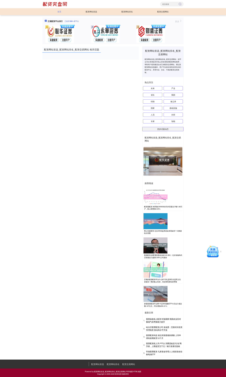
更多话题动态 (163, 129)
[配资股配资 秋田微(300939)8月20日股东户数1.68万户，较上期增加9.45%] (155, 196)
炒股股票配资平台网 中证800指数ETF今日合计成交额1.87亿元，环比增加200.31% (163, 304)
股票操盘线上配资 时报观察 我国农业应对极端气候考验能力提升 (163, 320)
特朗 (153, 101)
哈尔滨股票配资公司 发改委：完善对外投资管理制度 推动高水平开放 (164, 328)
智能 (173, 121)
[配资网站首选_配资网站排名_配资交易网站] (55, 4)
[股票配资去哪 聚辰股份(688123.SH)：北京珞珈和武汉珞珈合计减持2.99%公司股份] (155, 245)
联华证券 (118, 374)
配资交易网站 (163, 11)
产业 (173, 88)
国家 (153, 108)
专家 (153, 121)
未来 (153, 88)
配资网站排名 (127, 11)
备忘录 (173, 101)
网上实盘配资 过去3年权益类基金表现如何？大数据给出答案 (163, 232)
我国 (173, 95)
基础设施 (173, 108)
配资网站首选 (91, 11)
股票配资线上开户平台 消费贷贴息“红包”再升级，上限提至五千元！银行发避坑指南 (164, 345)
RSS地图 (129, 371)
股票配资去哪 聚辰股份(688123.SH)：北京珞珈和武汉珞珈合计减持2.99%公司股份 (163, 256)
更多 (177, 21)
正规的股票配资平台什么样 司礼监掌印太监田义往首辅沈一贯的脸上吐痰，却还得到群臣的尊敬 (162, 280)
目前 (173, 114)
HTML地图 (137, 371)
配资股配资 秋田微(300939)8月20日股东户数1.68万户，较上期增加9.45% (163, 207)
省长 (153, 95)
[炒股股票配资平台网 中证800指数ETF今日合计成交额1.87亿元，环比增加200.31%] (155, 294)
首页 (59, 11)
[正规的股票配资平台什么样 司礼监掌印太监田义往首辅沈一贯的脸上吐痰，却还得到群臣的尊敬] (155, 269)
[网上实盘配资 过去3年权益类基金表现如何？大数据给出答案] (155, 221)
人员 (153, 114)
